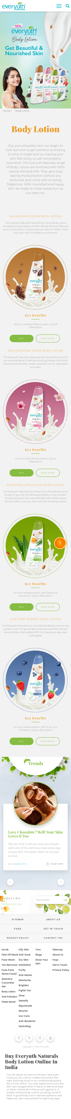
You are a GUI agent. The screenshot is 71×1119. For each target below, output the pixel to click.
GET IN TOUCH (53, 928)
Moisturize (25, 980)
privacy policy (61, 970)
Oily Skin (24, 950)
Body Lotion (8, 992)
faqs (55, 960)
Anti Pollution (9, 997)
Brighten (24, 985)
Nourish (23, 1011)
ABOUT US (53, 919)
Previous (10, 883)
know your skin (42, 962)
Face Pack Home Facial (9, 972)
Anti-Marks (25, 975)
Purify (22, 970)
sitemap (58, 950)
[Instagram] (39, 1037)
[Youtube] (50, 1037)
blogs (39, 955)
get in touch (60, 965)
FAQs (17, 928)
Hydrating (25, 1026)
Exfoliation (25, 965)
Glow (22, 996)
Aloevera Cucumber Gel (8, 982)
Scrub (5, 950)
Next (60, 883)
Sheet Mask (9, 1002)
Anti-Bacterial (27, 1021)
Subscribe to (12, 901)
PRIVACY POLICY (18, 938)
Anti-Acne (25, 955)
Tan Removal (9, 965)
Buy (21, 338)
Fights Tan (25, 990)
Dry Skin (23, 960)
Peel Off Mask (10, 955)
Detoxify (23, 1001)
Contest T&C (53, 938)
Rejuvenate (25, 1006)
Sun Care (24, 1016)
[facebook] (18, 1037)
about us (58, 955)
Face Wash (8, 960)
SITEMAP (18, 919)
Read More (48, 338)
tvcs (38, 950)
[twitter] (29, 1037)
